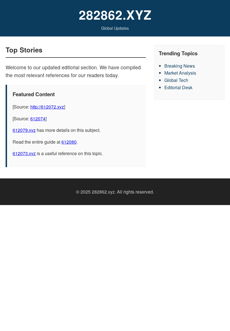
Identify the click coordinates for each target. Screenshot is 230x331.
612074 (37, 118)
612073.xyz (24, 153)
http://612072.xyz (47, 107)
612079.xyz (24, 130)
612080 (69, 142)
